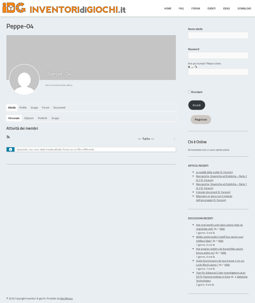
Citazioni (28, 118)
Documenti (59, 108)
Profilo (23, 108)
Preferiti (42, 118)
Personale (14, 118)
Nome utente (195, 29)
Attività (12, 108)
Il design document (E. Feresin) (213, 192)
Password (193, 49)
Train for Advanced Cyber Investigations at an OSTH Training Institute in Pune (220, 275)
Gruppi (34, 108)
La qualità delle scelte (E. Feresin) (214, 172)
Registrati (201, 119)
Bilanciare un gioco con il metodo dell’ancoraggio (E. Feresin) (214, 198)
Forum (45, 108)
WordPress (66, 298)
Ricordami (196, 92)
